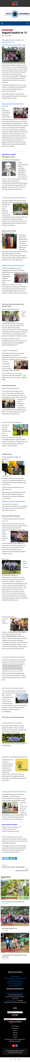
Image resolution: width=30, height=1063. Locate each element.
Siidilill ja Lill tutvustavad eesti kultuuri (13, 265)
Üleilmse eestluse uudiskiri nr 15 (11, 827)
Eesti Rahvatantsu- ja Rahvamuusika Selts (15, 978)
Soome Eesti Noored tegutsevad (11, 422)
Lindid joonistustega (8, 233)
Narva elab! (5, 559)
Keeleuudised (15, 1028)
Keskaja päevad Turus (8, 617)
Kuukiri (10, 30)
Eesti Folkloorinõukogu (15, 980)
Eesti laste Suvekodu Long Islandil (12, 723)
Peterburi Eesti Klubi (15, 949)
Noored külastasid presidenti (10, 388)
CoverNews (11, 1052)
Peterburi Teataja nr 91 (9, 829)
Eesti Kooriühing (15, 976)
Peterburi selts (5, 951)
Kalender (15, 1034)
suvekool (12, 951)
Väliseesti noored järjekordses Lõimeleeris (14, 757)
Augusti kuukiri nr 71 (8, 42)
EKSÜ (7, 30)
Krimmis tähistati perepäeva (10, 309)
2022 (3, 30)
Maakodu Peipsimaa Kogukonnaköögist (13, 501)
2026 (3, 924)
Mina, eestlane (9, 897)
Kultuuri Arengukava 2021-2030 (14, 993)
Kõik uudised (15, 1026)
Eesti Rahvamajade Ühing (15, 985)
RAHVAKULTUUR (12, 1000)
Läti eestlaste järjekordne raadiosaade (13, 657)
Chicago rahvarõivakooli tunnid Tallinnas (14, 791)
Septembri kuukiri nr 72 (21, 869)
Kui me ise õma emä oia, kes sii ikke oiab (13, 901)
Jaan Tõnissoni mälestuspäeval (11, 159)
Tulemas (15, 1030)
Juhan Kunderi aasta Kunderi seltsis (12, 688)
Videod (14, 897)
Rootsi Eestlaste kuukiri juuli (10, 831)
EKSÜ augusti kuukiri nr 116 (9, 928)
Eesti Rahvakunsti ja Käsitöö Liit (15, 981)
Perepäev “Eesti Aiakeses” (10, 350)
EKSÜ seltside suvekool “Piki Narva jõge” (14, 45)
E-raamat (15, 1037)
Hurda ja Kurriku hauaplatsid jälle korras (14, 198)
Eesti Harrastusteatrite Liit (15, 983)
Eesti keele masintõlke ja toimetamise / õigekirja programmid (15, 1040)
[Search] (27, 23)
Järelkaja (8, 949)
